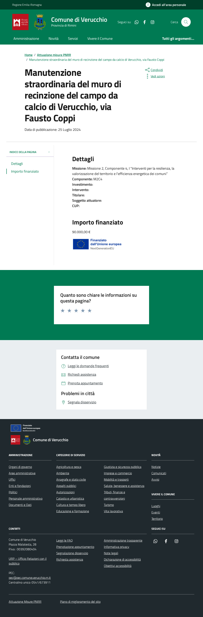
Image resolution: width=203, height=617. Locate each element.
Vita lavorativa (113, 511)
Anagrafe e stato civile (71, 479)
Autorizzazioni (65, 492)
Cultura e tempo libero (70, 504)
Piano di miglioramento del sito (80, 601)
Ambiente (62, 473)
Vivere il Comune (100, 38)
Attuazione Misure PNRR (25, 601)
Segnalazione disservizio (72, 553)
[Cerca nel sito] (186, 22)
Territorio (157, 518)
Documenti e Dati (20, 504)
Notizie (156, 466)
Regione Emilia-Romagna (27, 5)
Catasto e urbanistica (70, 498)
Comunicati (158, 473)
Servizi (73, 38)
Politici (13, 492)
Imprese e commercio (118, 473)
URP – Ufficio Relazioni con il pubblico (28, 561)
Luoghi (155, 506)
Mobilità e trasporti (116, 479)
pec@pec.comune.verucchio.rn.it (30, 577)
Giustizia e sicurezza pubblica (122, 466)
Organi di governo (20, 466)
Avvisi (155, 479)
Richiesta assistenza (69, 559)
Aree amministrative (22, 473)
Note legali (111, 553)
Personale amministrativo (25, 498)
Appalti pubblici (66, 485)
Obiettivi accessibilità (117, 565)
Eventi (155, 512)
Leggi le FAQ (64, 540)
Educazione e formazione (72, 511)
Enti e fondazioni (20, 485)
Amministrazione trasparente (123, 540)
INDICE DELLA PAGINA (23, 152)
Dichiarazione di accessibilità (122, 559)
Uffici (12, 479)
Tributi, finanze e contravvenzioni (114, 495)
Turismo (109, 504)
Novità (53, 38)
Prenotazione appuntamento (75, 546)
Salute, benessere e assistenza (124, 485)
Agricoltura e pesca (68, 466)
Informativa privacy (116, 546)
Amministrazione (26, 38)
